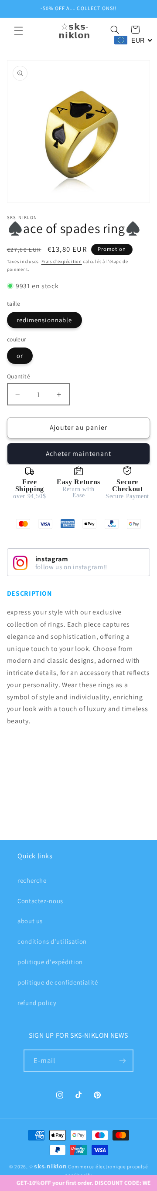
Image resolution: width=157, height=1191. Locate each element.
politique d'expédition (50, 962)
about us (30, 921)
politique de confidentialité (57, 982)
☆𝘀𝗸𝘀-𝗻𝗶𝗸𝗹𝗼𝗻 (48, 1166)
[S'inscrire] (123, 1060)
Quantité (18, 376)
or (20, 355)
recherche (32, 880)
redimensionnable (44, 320)
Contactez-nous (40, 901)
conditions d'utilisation (52, 941)
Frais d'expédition (61, 261)
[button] (18, 31)
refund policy (36, 1003)
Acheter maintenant (78, 453)
